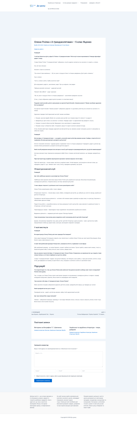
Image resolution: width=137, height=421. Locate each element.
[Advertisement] (68, 22)
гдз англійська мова (53, 8)
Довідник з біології (94, 3)
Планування (84, 3)
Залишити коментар (39, 330)
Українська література (54, 3)
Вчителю (47, 330)
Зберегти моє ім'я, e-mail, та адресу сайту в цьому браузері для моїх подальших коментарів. (59, 376)
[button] (77, 3)
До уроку (41, 6)
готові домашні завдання (70, 3)
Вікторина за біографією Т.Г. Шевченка (48, 327)
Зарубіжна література (85, 332)
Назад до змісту (38, 49)
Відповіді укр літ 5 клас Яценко (62, 45)
